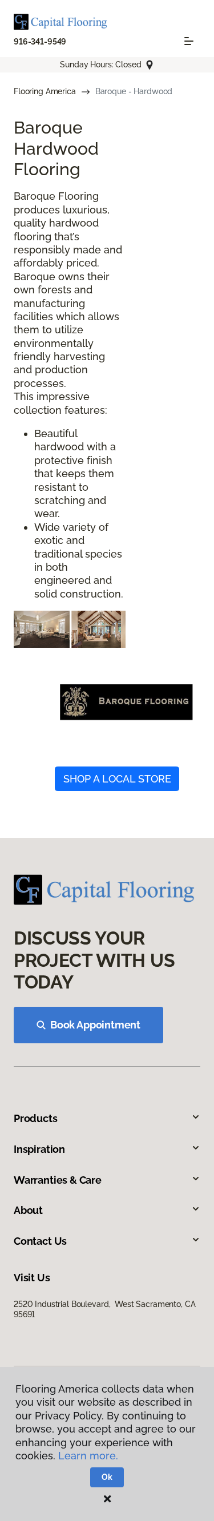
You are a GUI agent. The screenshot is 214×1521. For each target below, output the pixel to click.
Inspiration (39, 1149)
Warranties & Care (58, 1180)
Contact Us (40, 1241)
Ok (107, 1477)
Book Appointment (95, 1025)
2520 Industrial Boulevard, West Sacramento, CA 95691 (104, 1309)
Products (36, 1118)
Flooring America (45, 91)
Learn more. (88, 1456)
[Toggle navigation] (188, 41)
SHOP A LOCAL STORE (117, 779)
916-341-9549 (40, 41)
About (28, 1210)
